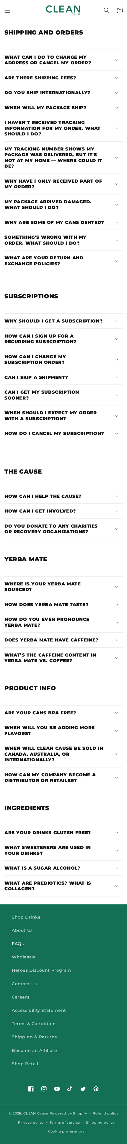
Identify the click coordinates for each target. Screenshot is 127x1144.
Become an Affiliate (34, 1050)
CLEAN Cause (35, 1113)
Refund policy (105, 1113)
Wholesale (24, 957)
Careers (20, 997)
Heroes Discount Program (41, 970)
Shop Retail (25, 1063)
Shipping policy (100, 1122)
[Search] (106, 10)
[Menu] (7, 10)
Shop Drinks (26, 917)
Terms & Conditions (34, 1023)
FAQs (18, 943)
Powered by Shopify (68, 1113)
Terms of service (65, 1122)
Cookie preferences (66, 1131)
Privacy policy (31, 1122)
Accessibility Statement (39, 1010)
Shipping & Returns (34, 1037)
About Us (22, 930)
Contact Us (24, 983)
